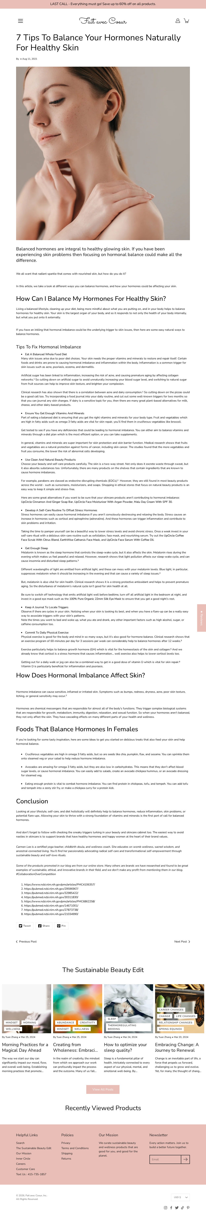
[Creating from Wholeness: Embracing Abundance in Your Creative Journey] (77, 1008)
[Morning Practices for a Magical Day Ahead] (26, 1008)
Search (20, 1143)
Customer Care (25, 1169)
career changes (171, 1009)
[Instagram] (165, 1207)
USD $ (177, 1197)
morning (29, 1022)
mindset (12, 1022)
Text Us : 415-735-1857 (31, 1174)
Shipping (66, 1153)
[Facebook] (171, 1207)
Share (46, 925)
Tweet (27, 925)
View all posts (103, 1089)
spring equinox (170, 1029)
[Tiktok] (182, 1207)
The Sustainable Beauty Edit (33, 1148)
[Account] (178, 20)
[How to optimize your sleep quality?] (128, 1008)
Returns (66, 1159)
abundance (65, 1022)
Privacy (65, 1143)
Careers (21, 1164)
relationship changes (175, 1022)
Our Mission (23, 1153)
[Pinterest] (188, 1207)
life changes (186, 1016)
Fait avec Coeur (34, 1195)
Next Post (180, 941)
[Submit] (185, 1159)
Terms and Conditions (75, 1148)
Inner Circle (23, 1159)
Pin (64, 925)
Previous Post (28, 941)
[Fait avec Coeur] (103, 21)
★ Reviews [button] (202, 617)
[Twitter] (177, 1207)
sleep (112, 1019)
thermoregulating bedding (122, 1027)
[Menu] (20, 21)
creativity (87, 1022)
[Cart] (186, 20)
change (164, 1016)
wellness (13, 1029)
